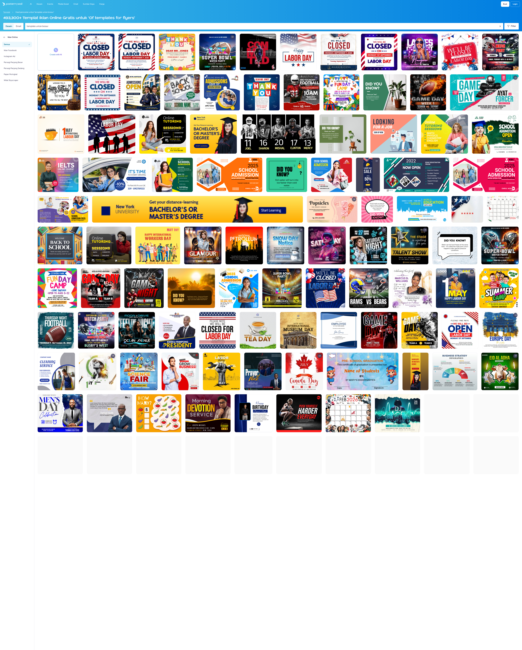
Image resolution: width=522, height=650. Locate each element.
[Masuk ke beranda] (11, 4)
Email (18, 26)
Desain (9, 26)
